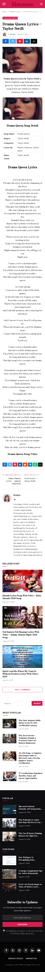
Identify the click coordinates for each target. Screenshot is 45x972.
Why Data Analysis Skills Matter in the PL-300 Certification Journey (29, 723)
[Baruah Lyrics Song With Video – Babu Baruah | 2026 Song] (22, 581)
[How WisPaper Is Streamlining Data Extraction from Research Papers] (9, 860)
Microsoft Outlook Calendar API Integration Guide (29, 808)
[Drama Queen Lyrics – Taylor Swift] (22, 60)
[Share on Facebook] (5, 41)
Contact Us (31, 958)
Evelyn (12, 34)
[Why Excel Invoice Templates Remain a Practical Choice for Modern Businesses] (9, 738)
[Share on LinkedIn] (27, 41)
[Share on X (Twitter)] (13, 41)
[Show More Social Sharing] (40, 41)
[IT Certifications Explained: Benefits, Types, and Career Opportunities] (9, 776)
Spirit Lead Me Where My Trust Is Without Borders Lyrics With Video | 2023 (20, 674)
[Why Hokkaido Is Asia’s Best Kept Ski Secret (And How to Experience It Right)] (9, 823)
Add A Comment (22, 689)
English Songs (14, 11)
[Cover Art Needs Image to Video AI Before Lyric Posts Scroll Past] (9, 887)
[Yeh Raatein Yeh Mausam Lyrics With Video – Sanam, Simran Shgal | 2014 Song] (22, 617)
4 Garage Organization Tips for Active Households (30, 871)
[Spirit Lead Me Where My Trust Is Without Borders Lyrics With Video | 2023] (22, 656)
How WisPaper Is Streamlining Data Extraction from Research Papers (29, 861)
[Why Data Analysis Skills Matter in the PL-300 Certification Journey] (9, 723)
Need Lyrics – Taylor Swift (30, 479)
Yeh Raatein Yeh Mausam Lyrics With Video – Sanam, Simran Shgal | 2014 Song (20, 634)
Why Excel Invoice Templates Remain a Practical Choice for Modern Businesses (27, 739)
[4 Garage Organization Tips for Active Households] (9, 874)
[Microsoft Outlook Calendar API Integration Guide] (9, 809)
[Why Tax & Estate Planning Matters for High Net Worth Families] (9, 836)
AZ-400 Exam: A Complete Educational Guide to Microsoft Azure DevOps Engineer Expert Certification (30, 758)
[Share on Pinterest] (20, 41)
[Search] (41, 4)
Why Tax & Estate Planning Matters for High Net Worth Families (30, 835)
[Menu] (4, 4)
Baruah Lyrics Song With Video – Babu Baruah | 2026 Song (21, 597)
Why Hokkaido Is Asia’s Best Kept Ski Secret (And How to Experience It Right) (30, 823)
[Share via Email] (34, 41)
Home (4, 11)
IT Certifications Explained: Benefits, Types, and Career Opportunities (30, 775)
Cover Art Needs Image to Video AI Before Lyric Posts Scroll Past (30, 886)
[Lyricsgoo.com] (23, 4)
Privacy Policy (19, 933)
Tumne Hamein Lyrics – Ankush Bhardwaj (13, 481)
